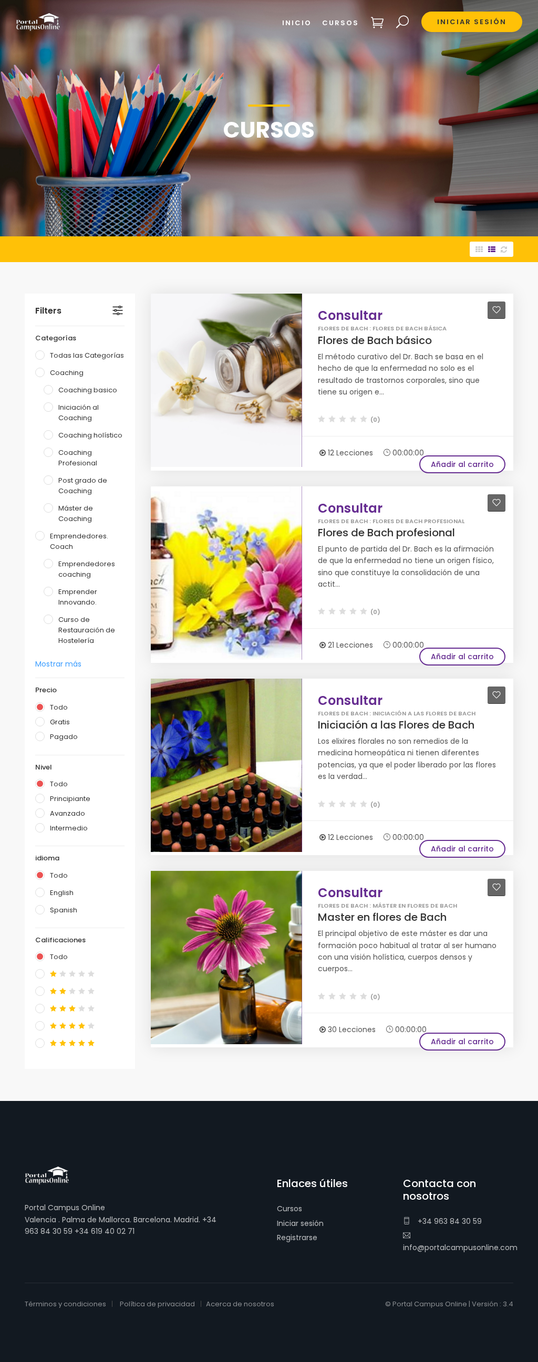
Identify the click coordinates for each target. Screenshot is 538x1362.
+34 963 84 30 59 (449, 1221)
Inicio (297, 23)
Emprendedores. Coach (79, 541)
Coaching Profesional (77, 458)
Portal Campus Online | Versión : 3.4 (452, 1304)
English (62, 893)
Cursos (289, 1208)
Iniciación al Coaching (78, 412)
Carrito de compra (377, 22)
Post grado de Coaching (82, 485)
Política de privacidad (157, 1304)
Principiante (70, 799)
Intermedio (69, 828)
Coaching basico (87, 390)
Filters (48, 311)
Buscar (402, 22)
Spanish (63, 910)
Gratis (60, 722)
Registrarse (297, 1237)
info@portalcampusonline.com (460, 1247)
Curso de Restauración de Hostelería (86, 630)
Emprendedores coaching (86, 569)
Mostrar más (58, 664)
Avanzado (67, 813)
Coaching (67, 373)
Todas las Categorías (87, 355)
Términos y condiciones (65, 1304)
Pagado (64, 737)
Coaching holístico (90, 435)
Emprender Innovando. (77, 597)
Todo (59, 707)
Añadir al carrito (462, 464)
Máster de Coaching (75, 513)
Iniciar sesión (300, 1223)
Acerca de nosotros (240, 1304)
